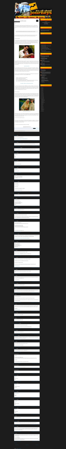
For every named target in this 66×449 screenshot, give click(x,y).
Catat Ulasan (15, 442)
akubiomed (15, 426)
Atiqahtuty (15, 283)
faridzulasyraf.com (43, 31)
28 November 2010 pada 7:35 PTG (36, 179)
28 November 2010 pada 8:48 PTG (36, 255)
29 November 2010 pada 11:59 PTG (35, 419)
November (42, 100)
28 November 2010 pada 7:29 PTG (36, 145)
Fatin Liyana (42, 60)
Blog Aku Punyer (43, 69)
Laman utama (27, 444)
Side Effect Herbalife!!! (43, 50)
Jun (41, 105)
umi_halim (15, 241)
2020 (42, 88)
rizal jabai (15, 312)
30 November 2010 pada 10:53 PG (36, 424)
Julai (41, 104)
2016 (42, 92)
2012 (42, 96)
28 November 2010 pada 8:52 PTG (36, 273)
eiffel (15, 409)
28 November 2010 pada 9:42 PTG (36, 286)
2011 (42, 97)
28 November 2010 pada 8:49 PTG (36, 267)
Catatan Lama (37, 444)
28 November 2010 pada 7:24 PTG (36, 140)
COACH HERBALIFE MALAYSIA (45, 56)
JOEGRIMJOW (19, 448)
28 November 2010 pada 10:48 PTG (35, 302)
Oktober (42, 101)
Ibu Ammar (15, 213)
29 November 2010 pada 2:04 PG (36, 333)
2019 (42, 89)
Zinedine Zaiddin (16, 335)
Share (33, 0)
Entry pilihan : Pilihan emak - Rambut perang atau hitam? (26, 83)
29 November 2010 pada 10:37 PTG (35, 406)
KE (14, 294)
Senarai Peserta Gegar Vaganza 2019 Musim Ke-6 (45, 81)
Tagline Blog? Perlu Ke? (17, 309)
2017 (42, 91)
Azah (14, 174)
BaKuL (15, 250)
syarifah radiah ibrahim (16, 323)
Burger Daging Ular (25, 138)
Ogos (42, 103)
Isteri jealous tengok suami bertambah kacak (46, 51)
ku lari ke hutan (43, 75)
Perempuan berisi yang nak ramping (45, 48)
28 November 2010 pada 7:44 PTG (36, 211)
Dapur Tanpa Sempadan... (44, 58)
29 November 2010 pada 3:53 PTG (36, 373)
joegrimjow (15, 152)
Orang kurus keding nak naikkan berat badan (46, 45)
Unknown (15, 348)
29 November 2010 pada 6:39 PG (36, 339)
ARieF (15, 198)
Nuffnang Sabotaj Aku (17, 265)
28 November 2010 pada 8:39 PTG (36, 248)
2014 (42, 94)
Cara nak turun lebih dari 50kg (44, 47)
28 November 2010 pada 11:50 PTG (35, 316)
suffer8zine (15, 135)
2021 (42, 87)
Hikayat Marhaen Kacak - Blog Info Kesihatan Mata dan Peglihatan (22, 238)
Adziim (15, 269)
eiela (14, 304)
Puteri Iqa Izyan (16, 181)
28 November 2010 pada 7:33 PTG (36, 158)
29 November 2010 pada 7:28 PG (36, 346)
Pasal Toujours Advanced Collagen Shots (45, 64)
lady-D (15, 288)
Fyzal (15, 162)
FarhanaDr (16, 169)
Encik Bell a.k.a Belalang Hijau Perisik (45, 72)
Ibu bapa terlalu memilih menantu (20, 20)
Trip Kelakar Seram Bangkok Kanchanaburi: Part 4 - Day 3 (44, 78)
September (42, 102)
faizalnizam (15, 142)
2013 (42, 95)
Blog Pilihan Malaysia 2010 (20, 138)
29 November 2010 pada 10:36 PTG (35, 389)
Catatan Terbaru (17, 444)
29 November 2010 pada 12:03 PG (36, 328)
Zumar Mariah (15, 421)
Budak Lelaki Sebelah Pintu (44, 80)
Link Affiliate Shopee (43, 70)
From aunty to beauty (43, 46)
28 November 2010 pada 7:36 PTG (36, 196)
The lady (15, 330)
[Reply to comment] (17, 140)
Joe (16, 448)
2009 (42, 111)
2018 (42, 90)
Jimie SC (15, 257)
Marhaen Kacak (17, 393)
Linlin (14, 341)
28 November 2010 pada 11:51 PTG (35, 321)
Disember (42, 99)
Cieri (14, 433)
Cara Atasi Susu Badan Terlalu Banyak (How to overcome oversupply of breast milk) (45, 62)
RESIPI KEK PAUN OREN (44, 58)
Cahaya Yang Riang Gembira (17, 147)
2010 (42, 98)
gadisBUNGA (43, 77)
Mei (41, 106)
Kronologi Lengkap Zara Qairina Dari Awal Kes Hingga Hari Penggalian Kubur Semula (46, 73)
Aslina (14, 275)
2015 (42, 93)
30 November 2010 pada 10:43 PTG (35, 431)
